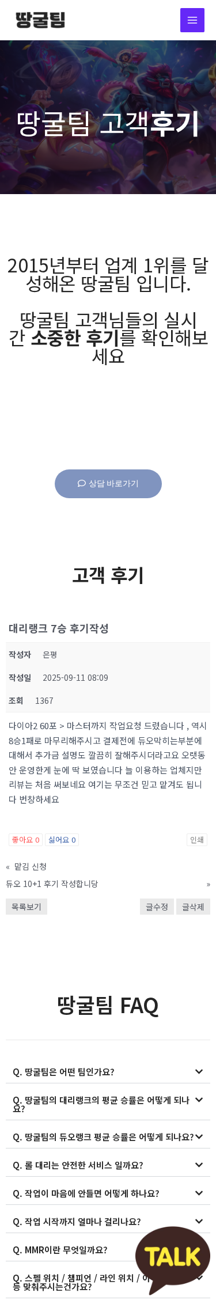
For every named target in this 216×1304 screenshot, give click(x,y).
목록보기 (26, 906)
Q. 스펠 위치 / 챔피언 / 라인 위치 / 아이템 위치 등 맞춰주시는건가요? (99, 1282)
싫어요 (61, 839)
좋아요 (25, 839)
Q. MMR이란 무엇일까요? (60, 1250)
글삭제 (193, 906)
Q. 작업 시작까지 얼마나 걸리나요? (77, 1221)
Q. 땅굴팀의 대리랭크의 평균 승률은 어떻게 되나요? (101, 1104)
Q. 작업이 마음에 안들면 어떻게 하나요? (86, 1193)
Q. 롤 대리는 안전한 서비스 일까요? (78, 1165)
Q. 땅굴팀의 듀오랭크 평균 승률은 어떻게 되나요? (103, 1137)
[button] (108, 1071)
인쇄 (197, 839)
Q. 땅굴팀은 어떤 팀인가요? (64, 1072)
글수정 (157, 906)
